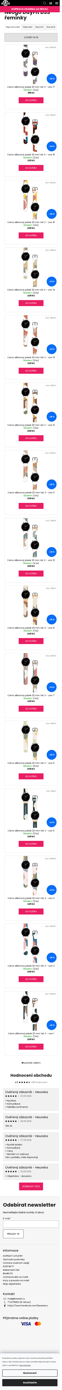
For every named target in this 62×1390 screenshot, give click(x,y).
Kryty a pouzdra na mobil (16, 1280)
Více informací (25, 1365)
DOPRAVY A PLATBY (13, 1255)
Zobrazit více (31, 1186)
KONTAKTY (8, 1266)
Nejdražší (39, 27)
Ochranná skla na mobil (15, 1277)
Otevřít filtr (31, 37)
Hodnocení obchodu (31, 1075)
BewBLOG (8, 1273)
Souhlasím (30, 1382)
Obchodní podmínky (14, 1259)
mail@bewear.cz (16, 1298)
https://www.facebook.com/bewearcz (28, 1305)
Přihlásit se (13, 1233)
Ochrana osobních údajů (16, 1262)
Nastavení (30, 1373)
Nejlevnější (27, 27)
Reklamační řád (11, 1269)
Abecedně (50, 27)
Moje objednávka (12, 1283)
